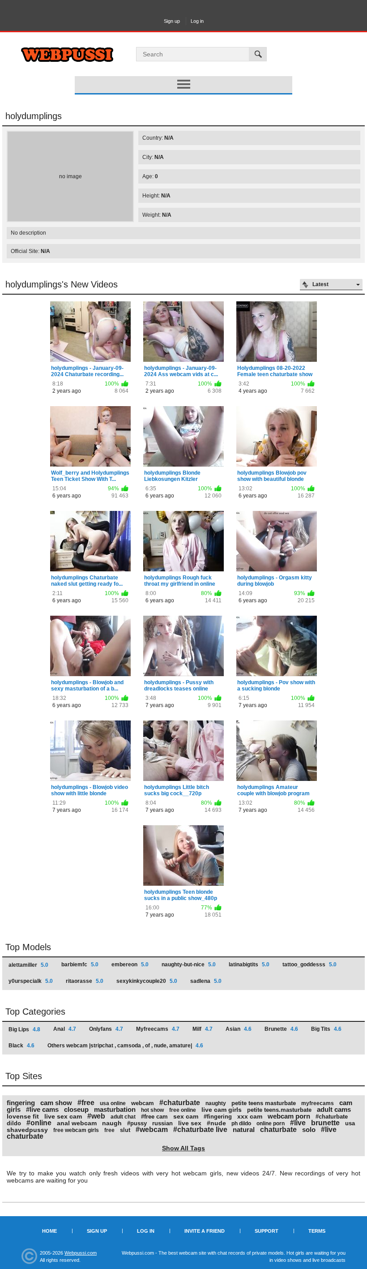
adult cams (334, 1109)
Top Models (28, 947)
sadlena (206, 981)
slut (125, 1130)
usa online (113, 1103)
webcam (142, 1103)
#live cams (42, 1109)
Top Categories (35, 1011)
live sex (189, 1123)
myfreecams (317, 1103)
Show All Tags (183, 1148)
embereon (130, 964)
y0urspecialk (31, 981)
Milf (202, 1029)
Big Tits (326, 1029)
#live (298, 1123)
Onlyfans (106, 1029)
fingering (21, 1102)
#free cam (154, 1116)
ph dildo (241, 1123)
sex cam (185, 1116)
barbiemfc (79, 964)
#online (38, 1123)
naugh (112, 1123)
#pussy (137, 1123)
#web (96, 1116)
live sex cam (63, 1116)
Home (49, 1231)
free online (182, 1110)
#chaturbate (179, 1102)
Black (21, 1045)
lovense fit (23, 1116)
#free (85, 1102)
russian (162, 1123)
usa (350, 1123)
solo (309, 1129)
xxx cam (249, 1116)
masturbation (115, 1109)
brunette (325, 1123)
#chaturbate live (200, 1129)
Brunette (281, 1029)
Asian (239, 1029)
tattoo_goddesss (309, 964)
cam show (56, 1102)
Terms (316, 1231)
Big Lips (24, 1029)
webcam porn (289, 1116)
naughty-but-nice (189, 964)
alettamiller (28, 965)
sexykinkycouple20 (146, 981)
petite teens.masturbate (279, 1109)
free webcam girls (76, 1130)
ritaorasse (84, 981)
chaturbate (278, 1129)
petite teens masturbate (263, 1103)
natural (244, 1129)
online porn (270, 1123)
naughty (215, 1103)
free (109, 1130)
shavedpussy (27, 1129)
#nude (216, 1123)
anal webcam (77, 1123)
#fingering (218, 1116)
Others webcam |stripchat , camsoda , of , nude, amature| (125, 1045)
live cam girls (221, 1109)
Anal (64, 1029)
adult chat (123, 1117)
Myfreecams (157, 1029)
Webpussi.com (80, 1253)
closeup (76, 1109)
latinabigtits (249, 964)
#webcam (152, 1129)
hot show (152, 1110)
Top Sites (23, 1076)
